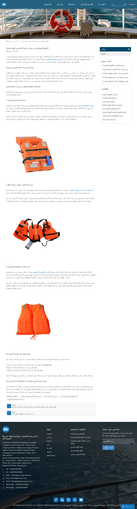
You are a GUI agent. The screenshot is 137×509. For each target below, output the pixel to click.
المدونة (16, 41)
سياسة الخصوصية (99, 505)
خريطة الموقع (51, 455)
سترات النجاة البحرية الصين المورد (113, 116)
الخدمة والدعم (87, 4)
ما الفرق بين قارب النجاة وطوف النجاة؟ (116, 73)
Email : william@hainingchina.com (18, 475)
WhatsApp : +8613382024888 (17, 484)
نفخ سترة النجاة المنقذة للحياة (81, 437)
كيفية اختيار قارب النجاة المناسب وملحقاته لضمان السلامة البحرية (116, 81)
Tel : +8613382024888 (14, 472)
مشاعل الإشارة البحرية (109, 98)
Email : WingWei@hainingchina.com (19, 481)
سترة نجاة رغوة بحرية (109, 119)
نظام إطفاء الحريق (77, 451)
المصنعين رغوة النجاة (77, 433)
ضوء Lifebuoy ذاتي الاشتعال (111, 108)
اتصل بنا (101, 4)
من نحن (59, 4)
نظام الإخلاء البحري (77, 447)
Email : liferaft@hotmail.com (16, 478)
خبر (48, 444)
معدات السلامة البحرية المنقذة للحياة (80, 442)
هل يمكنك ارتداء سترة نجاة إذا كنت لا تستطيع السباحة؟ (116, 77)
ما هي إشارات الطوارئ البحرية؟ (113, 65)
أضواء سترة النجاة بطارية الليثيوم (112, 105)
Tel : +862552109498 (13, 469)
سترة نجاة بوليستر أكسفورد (16, 399)
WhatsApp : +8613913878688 (17, 487)
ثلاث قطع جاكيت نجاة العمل (69, 396)
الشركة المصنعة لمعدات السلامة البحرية (114, 112)
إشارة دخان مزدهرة (108, 101)
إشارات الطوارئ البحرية (110, 94)
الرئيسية (47, 4)
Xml (89, 505)
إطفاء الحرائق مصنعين (78, 454)
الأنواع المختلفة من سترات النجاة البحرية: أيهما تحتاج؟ (116, 69)
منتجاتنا (71, 4)
